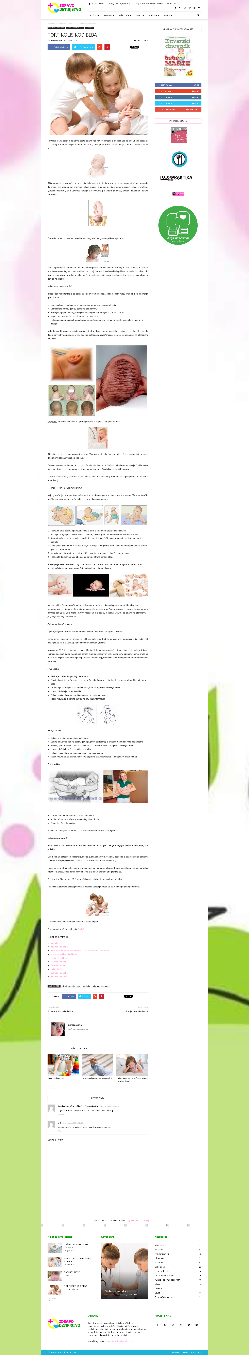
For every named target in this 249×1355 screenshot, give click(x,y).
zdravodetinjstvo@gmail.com (118, 1341)
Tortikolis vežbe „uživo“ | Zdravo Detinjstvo (80, 1106)
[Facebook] (175, 8)
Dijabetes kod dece (116, 1291)
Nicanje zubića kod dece (136, 1011)
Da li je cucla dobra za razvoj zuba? (97, 1078)
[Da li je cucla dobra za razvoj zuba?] (97, 1065)
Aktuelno (159, 1249)
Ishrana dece (161, 1258)
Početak (94, 15)
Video (167, 15)
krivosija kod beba (59, 961)
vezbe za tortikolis (59, 958)
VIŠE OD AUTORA (79, 1048)
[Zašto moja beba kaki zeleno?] (55, 1248)
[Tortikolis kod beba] (55, 1290)
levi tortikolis (56, 969)
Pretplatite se (192, 109)
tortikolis (54, 943)
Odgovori (61, 1114)
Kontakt (160, 4)
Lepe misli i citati (162, 1271)
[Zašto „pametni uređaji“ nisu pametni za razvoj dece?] (132, 1065)
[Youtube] (199, 8)
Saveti (139, 15)
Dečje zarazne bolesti (165, 1275)
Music (157, 1284)
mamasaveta (56, 40)
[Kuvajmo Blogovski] (178, 169)
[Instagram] (185, 8)
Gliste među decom (56, 1078)
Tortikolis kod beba (75, 1286)
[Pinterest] (190, 8)
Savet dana (89, 28)
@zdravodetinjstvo (141, 1220)
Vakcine (153, 15)
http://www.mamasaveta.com (78, 1029)
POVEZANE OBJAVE (58, 1048)
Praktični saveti (78, 28)
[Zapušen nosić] (55, 1276)
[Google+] (180, 8)
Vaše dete (124, 15)
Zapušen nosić (72, 1272)
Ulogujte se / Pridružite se (145, 4)
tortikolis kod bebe (59, 973)
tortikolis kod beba (59, 946)
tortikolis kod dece (59, 976)
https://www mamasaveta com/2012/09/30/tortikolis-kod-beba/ (80, 950)
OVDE (81, 929)
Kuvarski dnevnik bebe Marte (168, 1279)
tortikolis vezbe (58, 965)
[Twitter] (194, 8)
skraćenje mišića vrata (71, 986)
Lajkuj (196, 85)
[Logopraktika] (174, 183)
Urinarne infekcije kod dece (60, 1011)
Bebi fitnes (73, 23)
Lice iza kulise (171, 4)
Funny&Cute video (163, 1297)
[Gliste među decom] (63, 1065)
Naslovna (51, 23)
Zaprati (195, 91)
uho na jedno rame (100, 986)
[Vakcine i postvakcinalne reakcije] (55, 1262)
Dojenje (158, 1288)
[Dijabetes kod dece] (124, 1272)
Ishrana (107, 15)
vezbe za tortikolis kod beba (64, 954)
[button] (198, 15)
